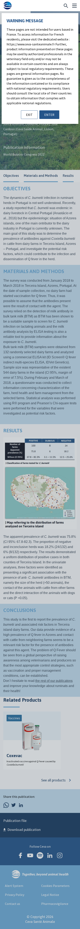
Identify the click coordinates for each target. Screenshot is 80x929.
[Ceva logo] (7, 6)
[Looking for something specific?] (66, 5)
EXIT (29, 115)
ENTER (49, 115)
